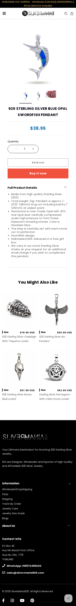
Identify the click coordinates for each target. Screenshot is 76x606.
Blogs (5, 518)
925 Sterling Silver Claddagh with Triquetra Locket (19, 339)
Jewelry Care (10, 508)
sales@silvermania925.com (25, 573)
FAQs (5, 494)
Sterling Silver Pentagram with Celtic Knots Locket (54, 397)
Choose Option (19, 381)
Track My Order (11, 504)
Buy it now (38, 173)
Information (10, 483)
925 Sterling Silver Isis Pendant (52, 339)
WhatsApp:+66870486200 (23, 566)
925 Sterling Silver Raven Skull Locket (17, 397)
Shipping (7, 499)
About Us (8, 526)
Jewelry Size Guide (13, 513)
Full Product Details (22, 188)
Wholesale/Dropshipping (17, 489)
